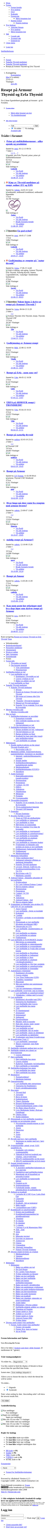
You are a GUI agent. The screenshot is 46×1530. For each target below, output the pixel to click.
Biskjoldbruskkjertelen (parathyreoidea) (24, 777)
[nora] (9, 556)
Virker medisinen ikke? (25, 858)
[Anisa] (14, 211)
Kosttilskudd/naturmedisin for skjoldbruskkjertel (27, 1215)
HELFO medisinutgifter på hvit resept (30, 1161)
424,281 (14, 84)
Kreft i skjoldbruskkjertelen (26, 1088)
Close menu (10, 43)
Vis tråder (17, 128)
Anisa (16, 268)
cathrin (17, 510)
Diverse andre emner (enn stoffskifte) (20, 1323)
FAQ (13, 12)
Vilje (16, 410)
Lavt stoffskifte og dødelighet (27, 1035)
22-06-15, (17, 297)
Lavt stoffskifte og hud (24, 1028)
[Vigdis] (9, 355)
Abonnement (11, 650)
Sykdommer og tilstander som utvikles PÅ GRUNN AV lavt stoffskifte (27, 905)
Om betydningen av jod (25, 725)
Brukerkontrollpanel (13, 645)
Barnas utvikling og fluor (25, 734)
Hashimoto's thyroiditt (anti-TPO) (29, 999)
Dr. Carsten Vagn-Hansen (26, 1272)
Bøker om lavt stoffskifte (25, 1276)
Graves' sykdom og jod (25, 679)
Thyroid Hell (21, 1092)
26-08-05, (17, 631)
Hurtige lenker (16, 21)
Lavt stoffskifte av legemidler (27, 836)
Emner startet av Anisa (24, 1316)
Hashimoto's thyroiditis (24, 973)
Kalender (14, 14)
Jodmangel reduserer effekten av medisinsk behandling (28, 861)
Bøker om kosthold (23, 1296)
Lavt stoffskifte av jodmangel (27, 955)
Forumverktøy (10, 108)
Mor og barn (11, 714)
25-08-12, (17, 368)
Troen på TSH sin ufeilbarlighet (28, 818)
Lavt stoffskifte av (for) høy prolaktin (30, 964)
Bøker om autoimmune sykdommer (29, 1287)
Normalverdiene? (22, 1077)
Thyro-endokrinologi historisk (27, 807)
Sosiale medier (21, 760)
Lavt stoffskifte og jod (19, 674)
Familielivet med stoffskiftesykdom (29, 1172)
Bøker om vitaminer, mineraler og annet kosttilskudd (29, 1299)
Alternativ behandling (24, 1247)
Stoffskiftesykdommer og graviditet (24, 716)
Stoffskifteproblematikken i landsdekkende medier (26, 764)
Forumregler (6, 1464)
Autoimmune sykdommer (21, 971)
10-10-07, (17, 535)
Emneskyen (15, 41)
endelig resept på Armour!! (20, 539)
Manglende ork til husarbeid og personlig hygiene (28, 1175)
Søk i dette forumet (11, 120)
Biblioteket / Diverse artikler (27, 1305)
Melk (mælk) (21, 1205)
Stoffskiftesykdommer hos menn (23, 1068)
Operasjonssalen (17, 1081)
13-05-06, (17, 601)
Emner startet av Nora (24, 1311)
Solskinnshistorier (22, 1185)
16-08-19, (17, 178)
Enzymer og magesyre (24, 1238)
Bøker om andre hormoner (26, 1294)
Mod (8, 77)
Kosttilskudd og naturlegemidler (23, 1210)
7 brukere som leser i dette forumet (26, 1348)
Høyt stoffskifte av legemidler (27, 1066)
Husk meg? (31, 1518)
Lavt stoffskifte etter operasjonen (28, 1084)
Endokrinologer (22, 1099)
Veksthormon (21, 791)
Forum (8, 5)
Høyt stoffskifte (17, 1057)
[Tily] (9, 325)
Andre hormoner (17, 774)
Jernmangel (20, 1013)
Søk (7, 34)
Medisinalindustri (22, 767)
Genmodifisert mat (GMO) (26, 1207)
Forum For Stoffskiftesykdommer (19, 1472)
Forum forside (16, 7)
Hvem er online (12, 652)
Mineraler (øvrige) (23, 1236)
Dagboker (15, 811)
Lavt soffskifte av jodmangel (27, 820)
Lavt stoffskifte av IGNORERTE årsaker (27, 940)
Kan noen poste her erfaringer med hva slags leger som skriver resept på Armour (24, 608)
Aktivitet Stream (17, 27)
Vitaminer (19, 1219)
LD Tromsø (18, 476)
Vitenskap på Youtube (24, 1309)
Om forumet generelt (19, 665)
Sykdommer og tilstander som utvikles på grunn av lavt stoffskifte (29, 846)
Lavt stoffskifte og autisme (26, 741)
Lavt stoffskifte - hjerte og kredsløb (29, 911)
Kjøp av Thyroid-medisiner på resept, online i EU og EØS (22, 183)
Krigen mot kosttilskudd (25, 1212)
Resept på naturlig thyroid (20, 434)
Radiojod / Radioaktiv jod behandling (30, 1064)
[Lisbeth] (9, 164)
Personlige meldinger (14, 648)
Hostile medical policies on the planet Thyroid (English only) (25, 746)
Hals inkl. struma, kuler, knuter (27, 1024)
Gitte (16, 377)
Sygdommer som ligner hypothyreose (30, 1037)
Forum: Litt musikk (23, 1327)
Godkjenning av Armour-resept (22, 343)
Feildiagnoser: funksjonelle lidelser (29, 849)
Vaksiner (19, 1256)
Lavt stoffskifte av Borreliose (27, 953)
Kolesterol (20, 913)
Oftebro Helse (21, 1115)
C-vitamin (19, 1225)
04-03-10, (17, 466)
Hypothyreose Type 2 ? (20, 1039)
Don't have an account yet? (16, 1527)
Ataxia (18, 1128)
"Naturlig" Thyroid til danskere (28, 701)
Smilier (8, 1453)
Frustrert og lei (21, 1183)
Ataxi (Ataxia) (21, 909)
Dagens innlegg (22, 23)
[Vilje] (9, 417)
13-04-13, (17, 338)
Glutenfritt (20, 1199)
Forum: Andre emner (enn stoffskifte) (25, 1325)
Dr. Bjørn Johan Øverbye (25, 1108)
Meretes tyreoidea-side (14, 710)
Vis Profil (19, 171)
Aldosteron (20, 789)
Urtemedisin (20, 1245)
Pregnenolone (21, 780)
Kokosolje (20, 1201)
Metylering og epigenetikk (26, 825)
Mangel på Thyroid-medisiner (27, 703)
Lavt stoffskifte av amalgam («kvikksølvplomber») (26, 961)
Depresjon (20, 1130)
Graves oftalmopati (23, 1055)
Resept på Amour (15, 576)
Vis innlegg (29, 128)
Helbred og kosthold (19, 1192)
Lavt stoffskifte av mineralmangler (29, 944)
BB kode (9, 1451)
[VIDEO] (9, 1457)
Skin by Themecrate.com (10, 1492)
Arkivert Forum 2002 (24, 1318)
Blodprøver (15, 1075)
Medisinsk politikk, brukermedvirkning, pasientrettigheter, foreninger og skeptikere (27, 753)
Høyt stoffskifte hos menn (26, 1059)
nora (16, 616)
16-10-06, (17, 571)
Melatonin (20, 794)
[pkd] (9, 485)
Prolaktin (19, 796)
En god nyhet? (24, 231)
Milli (16, 348)
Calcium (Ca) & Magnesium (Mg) (29, 1227)
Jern (17, 1234)
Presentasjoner (21, 670)
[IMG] (8, 1455)
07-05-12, (17, 398)
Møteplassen (11, 743)
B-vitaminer (20, 1223)
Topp (10, 639)
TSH (18, 1008)
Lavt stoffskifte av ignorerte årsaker (29, 842)
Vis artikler (20, 175)
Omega (18, 1243)
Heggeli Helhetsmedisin (25, 1103)
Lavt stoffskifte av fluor (25, 822)
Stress (18, 1137)
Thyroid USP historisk (24, 809)
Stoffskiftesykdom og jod (15, 672)
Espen (27, 1485)
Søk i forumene (12, 654)
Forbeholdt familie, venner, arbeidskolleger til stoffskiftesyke (28, 1189)
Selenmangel (21, 1015)
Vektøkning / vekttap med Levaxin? (29, 995)
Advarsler (19, 1095)
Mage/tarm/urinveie (23, 1026)
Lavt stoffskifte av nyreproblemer (28, 946)
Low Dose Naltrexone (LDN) (27, 977)
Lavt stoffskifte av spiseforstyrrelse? (29, 833)
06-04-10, (17, 430)
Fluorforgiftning (22, 1019)
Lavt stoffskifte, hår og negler (27, 1030)
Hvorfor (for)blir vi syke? (20, 816)
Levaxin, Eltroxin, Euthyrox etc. (28, 867)
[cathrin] (9, 588)
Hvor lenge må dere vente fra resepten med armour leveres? (25, 504)
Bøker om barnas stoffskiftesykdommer (24, 1281)
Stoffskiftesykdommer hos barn (23, 727)
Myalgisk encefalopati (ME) (26, 924)
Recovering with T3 (23, 749)
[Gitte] (9, 384)
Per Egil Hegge (22, 1269)
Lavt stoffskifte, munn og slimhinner (30, 1033)
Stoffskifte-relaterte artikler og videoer (30, 1307)
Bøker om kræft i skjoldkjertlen (28, 1285)
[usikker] (9, 453)
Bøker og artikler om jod (25, 681)
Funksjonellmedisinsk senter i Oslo (29, 1106)
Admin (17, 190)
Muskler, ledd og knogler (25, 1022)
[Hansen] (9, 522)
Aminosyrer (20, 1241)
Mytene (19, 690)
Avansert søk (16, 38)
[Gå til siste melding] (7, 164)
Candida (19, 915)
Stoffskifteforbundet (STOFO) (27, 769)
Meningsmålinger (22, 1258)
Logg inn (9, 47)
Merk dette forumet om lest (21, 113)
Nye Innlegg (11, 25)
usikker (17, 439)
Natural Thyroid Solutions (26, 1249)
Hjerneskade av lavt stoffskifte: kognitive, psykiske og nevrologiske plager (27, 1120)
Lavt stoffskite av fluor (24, 957)
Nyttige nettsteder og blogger (27, 1274)
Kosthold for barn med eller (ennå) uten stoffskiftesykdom (29, 737)
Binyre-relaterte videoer (25, 887)
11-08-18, (17, 226)
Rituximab (20, 982)
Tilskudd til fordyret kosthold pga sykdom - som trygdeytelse (28, 1155)
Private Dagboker (22, 814)
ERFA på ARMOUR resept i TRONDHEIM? (20, 403)
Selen (18, 1232)
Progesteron (20, 783)
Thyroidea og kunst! (18, 663)
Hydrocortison (21, 882)
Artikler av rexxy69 (23, 1314)
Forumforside (11, 656)
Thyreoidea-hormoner (19, 800)
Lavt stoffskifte (16, 997)
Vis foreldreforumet (18, 115)
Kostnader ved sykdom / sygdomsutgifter (25, 1151)
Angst (18, 1134)
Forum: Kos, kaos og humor (27, 1329)
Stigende (12, 1387)
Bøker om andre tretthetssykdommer (30, 1289)
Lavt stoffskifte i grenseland (26, 1041)
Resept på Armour (16, 471)
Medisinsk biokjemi (23, 1079)
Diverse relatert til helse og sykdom (24, 1252)
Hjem (8, 3)
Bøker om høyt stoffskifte (25, 1278)
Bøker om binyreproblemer (26, 1292)
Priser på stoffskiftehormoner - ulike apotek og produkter (24, 142)
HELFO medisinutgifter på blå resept (30, 1159)
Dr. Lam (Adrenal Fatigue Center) (29, 884)
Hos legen (15, 1090)
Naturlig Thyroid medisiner (16, 62)
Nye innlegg (15, 10)
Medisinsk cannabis (23, 876)
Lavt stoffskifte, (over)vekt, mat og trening (27, 991)
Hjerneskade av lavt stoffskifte (27, 922)
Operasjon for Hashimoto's (26, 1002)
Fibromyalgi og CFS (24, 926)
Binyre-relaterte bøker (24, 902)
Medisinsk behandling (19, 856)
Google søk (15, 36)
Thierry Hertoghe (22, 1101)
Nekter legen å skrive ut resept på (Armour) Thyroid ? (23, 303)
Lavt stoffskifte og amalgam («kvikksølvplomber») (26, 839)
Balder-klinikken (22, 1117)
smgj (16, 149)
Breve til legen (21, 1097)
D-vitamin (20, 1221)
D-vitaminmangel (22, 1011)
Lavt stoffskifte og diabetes (26, 933)
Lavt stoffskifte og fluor (20, 683)
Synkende (12, 1390)
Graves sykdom (22, 975)
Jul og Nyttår (21, 1331)
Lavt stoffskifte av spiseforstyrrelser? (30, 993)
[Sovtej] (9, 284)
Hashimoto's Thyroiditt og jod (27, 676)
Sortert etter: (5, 1372)
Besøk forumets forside (25, 222)
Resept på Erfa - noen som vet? (22, 372)
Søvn (18, 1132)
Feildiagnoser (21, 851)
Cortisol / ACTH (22, 785)
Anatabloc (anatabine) (24, 980)
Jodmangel (20, 1017)
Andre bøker (21, 1303)
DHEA (18, 787)
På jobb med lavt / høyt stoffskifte (24, 1139)
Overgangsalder (22, 798)
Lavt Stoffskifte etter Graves (27, 1004)
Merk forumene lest (23, 18)
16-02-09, (17, 498)
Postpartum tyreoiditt (24, 718)
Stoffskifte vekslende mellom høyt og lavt (27, 1048)
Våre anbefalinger (23, 668)
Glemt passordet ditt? (14, 1525)
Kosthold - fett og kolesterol (26, 1203)
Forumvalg (15, 16)
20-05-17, (17, 256)
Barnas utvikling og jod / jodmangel (29, 729)
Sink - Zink (20, 1230)
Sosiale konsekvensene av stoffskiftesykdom (21, 1164)
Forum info (10, 661)
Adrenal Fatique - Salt (24, 900)
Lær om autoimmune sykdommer (28, 988)
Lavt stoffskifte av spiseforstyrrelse (29, 966)
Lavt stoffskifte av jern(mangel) (28, 831)
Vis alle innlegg (22, 173)
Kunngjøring (16, 75)
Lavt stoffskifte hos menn (25, 1006)
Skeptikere (20, 772)
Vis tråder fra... (7, 1362)
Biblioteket (10, 1263)
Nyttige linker (21, 1320)
